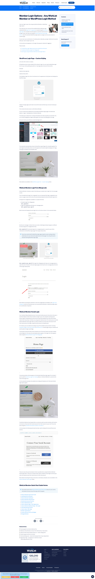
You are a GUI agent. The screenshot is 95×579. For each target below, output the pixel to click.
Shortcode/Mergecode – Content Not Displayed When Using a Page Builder (35, 535)
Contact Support (65, 45)
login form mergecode (30, 30)
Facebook (21, 327)
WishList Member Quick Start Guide (39, 489)
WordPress (48, 571)
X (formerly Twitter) (31, 327)
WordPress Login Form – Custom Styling (40, 181)
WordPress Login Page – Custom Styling (66, 20)
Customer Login (64, 2)
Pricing (48, 2)
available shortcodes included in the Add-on (34, 425)
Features (33, 2)
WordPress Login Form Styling (32, 376)
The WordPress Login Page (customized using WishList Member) (34, 48)
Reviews (52, 2)
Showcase (38, 2)
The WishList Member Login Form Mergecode (30, 50)
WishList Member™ (55, 571)
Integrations (44, 2)
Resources (57, 2)
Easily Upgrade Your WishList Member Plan (29, 529)
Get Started (71, 2)
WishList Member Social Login (25, 479)
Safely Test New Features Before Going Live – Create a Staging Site (33, 532)
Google (25, 327)
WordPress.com (39, 327)
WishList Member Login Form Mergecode (34, 334)
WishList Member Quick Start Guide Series (67, 31)
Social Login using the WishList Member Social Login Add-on (33, 51)
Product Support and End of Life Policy (28, 534)
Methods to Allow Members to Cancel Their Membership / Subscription (34, 530)
